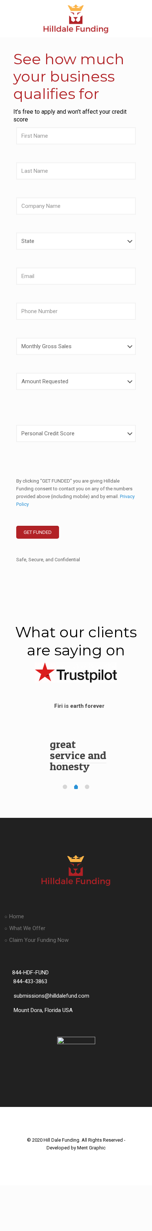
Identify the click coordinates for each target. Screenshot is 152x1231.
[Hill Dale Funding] (76, 18)
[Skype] (41, 1159)
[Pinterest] (101, 1159)
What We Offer (27, 928)
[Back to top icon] (76, 1122)
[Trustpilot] (76, 674)
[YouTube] (81, 1159)
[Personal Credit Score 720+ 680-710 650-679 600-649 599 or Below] (75, 434)
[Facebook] (51, 1159)
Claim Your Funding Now (39, 940)
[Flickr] (91, 1159)
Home (16, 916)
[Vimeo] (71, 1159)
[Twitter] (61, 1159)
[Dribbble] (111, 1159)
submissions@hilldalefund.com (51, 995)
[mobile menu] (142, 14)
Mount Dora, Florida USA (43, 1010)
